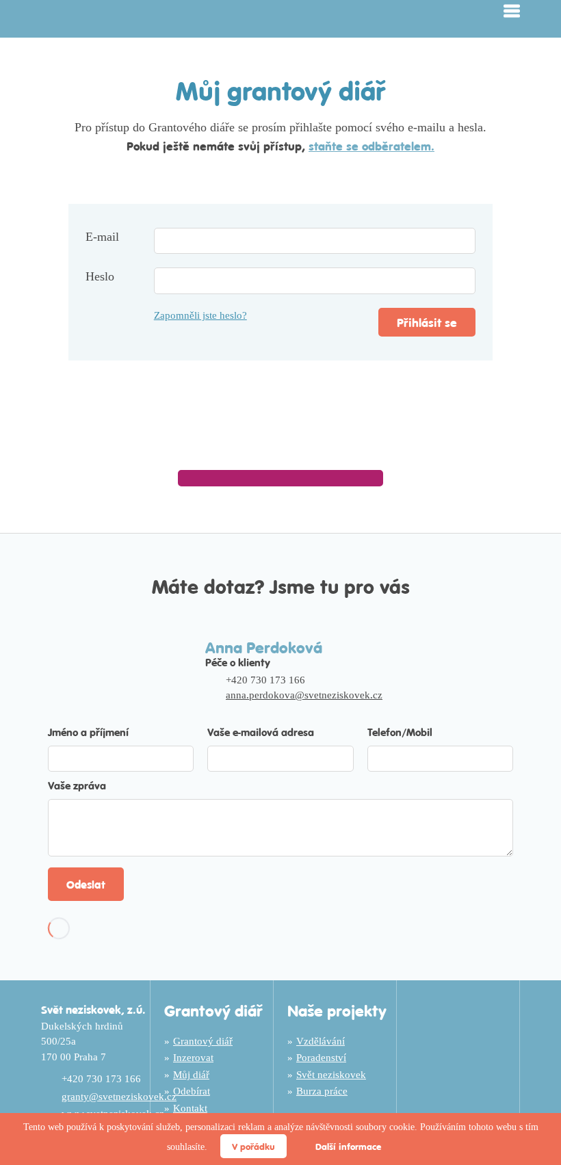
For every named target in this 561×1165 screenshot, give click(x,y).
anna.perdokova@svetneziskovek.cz (304, 695)
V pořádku (253, 1146)
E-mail (102, 237)
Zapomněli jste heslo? (200, 315)
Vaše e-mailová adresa (260, 731)
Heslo (100, 276)
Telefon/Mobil (399, 731)
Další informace (348, 1146)
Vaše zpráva (77, 784)
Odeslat (85, 884)
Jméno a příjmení (88, 731)
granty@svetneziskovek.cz (119, 1096)
